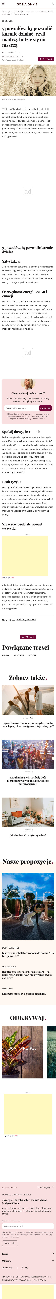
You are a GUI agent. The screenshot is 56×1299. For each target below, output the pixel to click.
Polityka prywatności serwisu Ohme (32, 1277)
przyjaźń (19, 655)
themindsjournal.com (26, 619)
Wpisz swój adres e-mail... (12, 1221)
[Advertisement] (24, 556)
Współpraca (40, 1280)
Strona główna (7, 12)
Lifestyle (18, 12)
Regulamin (7, 1277)
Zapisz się (45, 408)
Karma (6, 655)
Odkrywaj (6, 1261)
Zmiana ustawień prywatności (16, 1280)
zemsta (33, 655)
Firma (5, 1254)
